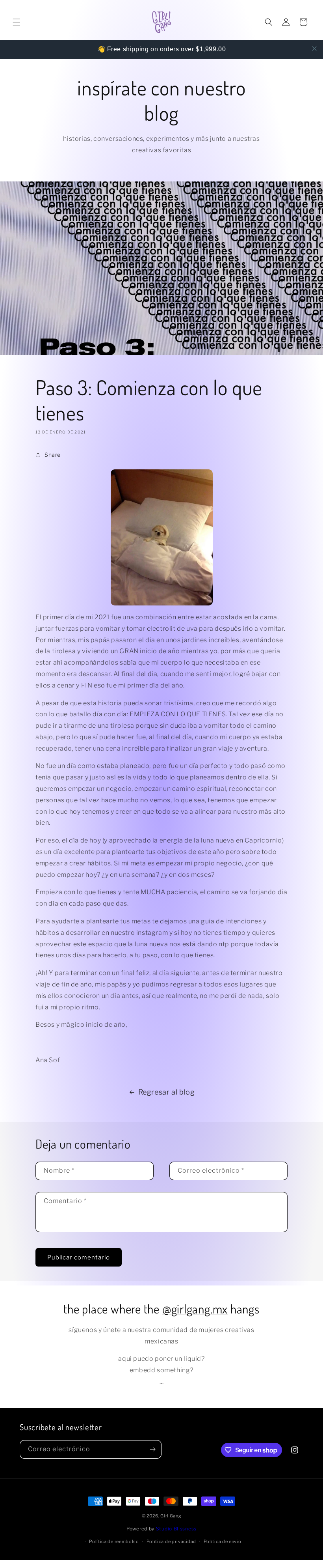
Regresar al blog (166, 1092)
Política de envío (222, 1541)
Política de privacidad (171, 1541)
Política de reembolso (114, 1541)
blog (161, 112)
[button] (16, 22)
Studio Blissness (176, 1529)
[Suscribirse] (152, 1449)
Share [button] (53, 454)
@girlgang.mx (195, 1308)
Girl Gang (170, 1516)
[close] (314, 48)
